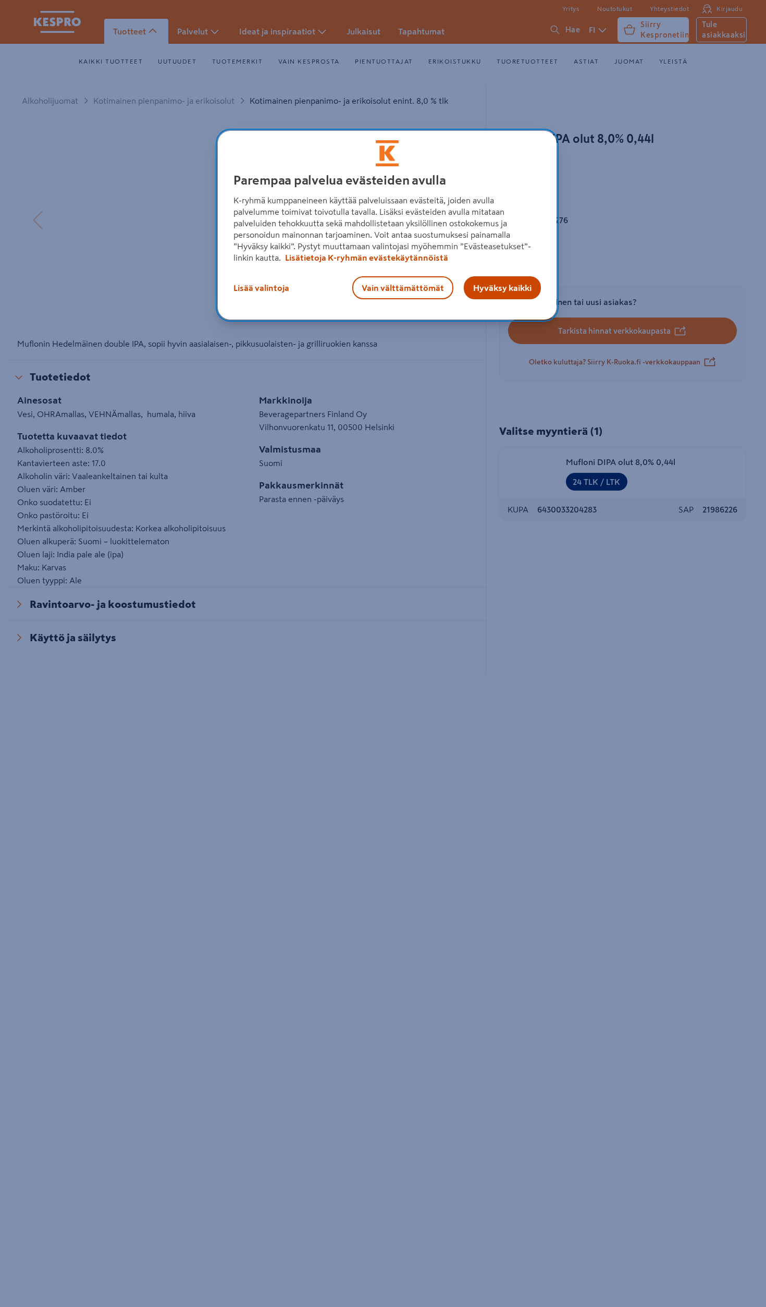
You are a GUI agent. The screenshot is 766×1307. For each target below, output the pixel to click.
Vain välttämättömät (403, 288)
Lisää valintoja (261, 288)
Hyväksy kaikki (502, 288)
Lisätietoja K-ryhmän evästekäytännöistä (365, 257)
